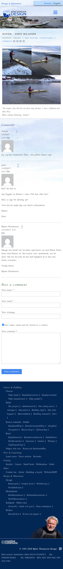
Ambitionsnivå (28, 406)
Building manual (41, 413)
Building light (38, 409)
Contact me (11, 471)
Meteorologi (27, 429)
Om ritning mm (45, 406)
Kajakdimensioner (30, 394)
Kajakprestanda (49, 394)
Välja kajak (13, 394)
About (21, 471)
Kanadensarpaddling (35, 425)
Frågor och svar (13, 448)
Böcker (9, 510)
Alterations (23, 409)
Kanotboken (13, 513)
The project (13, 406)
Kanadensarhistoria (33, 437)
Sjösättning (46, 38)
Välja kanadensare (17, 398)
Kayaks (9, 464)
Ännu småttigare (43, 506)
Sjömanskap (41, 429)
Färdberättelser (15, 440)
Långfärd (52, 425)
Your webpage (8, 312)
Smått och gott (26, 506)
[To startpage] (17, 14)
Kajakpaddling (15, 425)
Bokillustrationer (16, 494)
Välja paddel (35, 398)
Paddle (26, 421)
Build (8, 402)
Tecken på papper (31, 513)
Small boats (28, 464)
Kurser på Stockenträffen (34, 448)
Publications (41, 464)
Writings (51, 440)
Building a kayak (34, 471)
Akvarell (12, 506)
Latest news (11, 456)
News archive (25, 456)
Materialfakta (24, 413)
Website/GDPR (51, 471)
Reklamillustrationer (36, 494)
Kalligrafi (10, 502)
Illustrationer (11, 491)
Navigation (13, 429)
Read (8, 433)
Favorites (37, 456)
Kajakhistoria (14, 437)
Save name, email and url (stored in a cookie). (26, 324)
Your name (6, 289)
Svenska (47, 3)
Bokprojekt (13, 483)
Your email (6, 301)
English (56, 3)
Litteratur (30, 440)
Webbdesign (42, 483)
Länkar (41, 440)
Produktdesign (15, 487)
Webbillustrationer (16, 498)
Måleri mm (21, 502)
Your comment (8, 331)
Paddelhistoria (52, 437)
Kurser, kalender (13, 421)
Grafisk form (27, 483)
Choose (9, 391)
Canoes (18, 464)
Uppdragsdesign (15, 444)
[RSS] (60, 548)
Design (9, 479)
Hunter (34, 38)
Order (51, 464)
